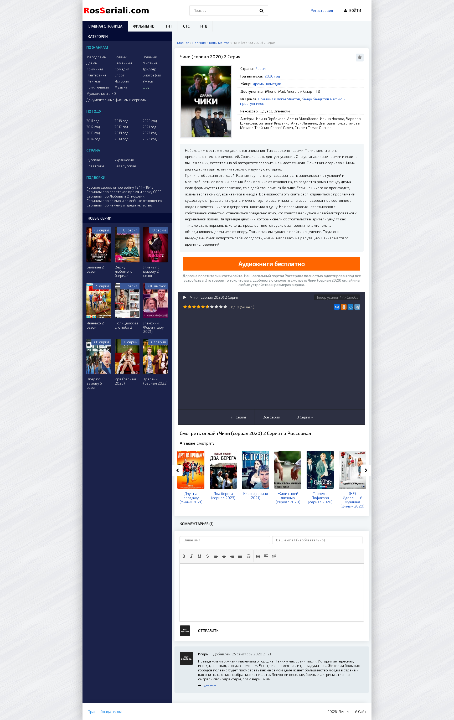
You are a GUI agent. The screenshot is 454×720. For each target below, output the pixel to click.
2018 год (121, 133)
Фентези (93, 81)
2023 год (150, 139)
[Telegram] (357, 307)
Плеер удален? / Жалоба (337, 297)
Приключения (97, 87)
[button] (184, 556)
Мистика (150, 63)
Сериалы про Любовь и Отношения (116, 196)
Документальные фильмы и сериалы (116, 100)
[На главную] (118, 10)
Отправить (208, 630)
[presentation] (183, 556)
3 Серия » (305, 417)
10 (225, 306)
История (122, 81)
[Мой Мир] (350, 307)
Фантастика (96, 75)
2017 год (121, 127)
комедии (273, 83)
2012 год (93, 127)
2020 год (272, 76)
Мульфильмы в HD (101, 93)
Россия (261, 68)
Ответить (210, 685)
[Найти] (261, 10)
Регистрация (322, 10)
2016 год (121, 121)
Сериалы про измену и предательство (119, 205)
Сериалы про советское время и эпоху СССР (124, 191)
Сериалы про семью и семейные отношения (124, 200)
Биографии (152, 75)
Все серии (271, 417)
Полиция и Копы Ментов (279, 99)
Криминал (94, 69)
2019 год (121, 139)
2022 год (150, 133)
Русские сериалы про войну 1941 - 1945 (119, 187)
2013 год (93, 133)
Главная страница (105, 26)
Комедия (122, 69)
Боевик (121, 57)
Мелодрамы (96, 57)
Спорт (120, 75)
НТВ (203, 26)
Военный (150, 57)
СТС (186, 26)
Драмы (91, 63)
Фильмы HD (143, 26)
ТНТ (168, 26)
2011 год (93, 121)
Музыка (121, 87)
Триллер (149, 69)
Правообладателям (105, 711)
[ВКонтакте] (337, 307)
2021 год (149, 127)
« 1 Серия (238, 417)
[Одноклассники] (344, 307)
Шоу (146, 87)
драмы (259, 83)
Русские (93, 160)
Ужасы (148, 81)
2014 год (93, 139)
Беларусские (125, 166)
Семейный (123, 63)
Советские (95, 166)
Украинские (124, 160)
